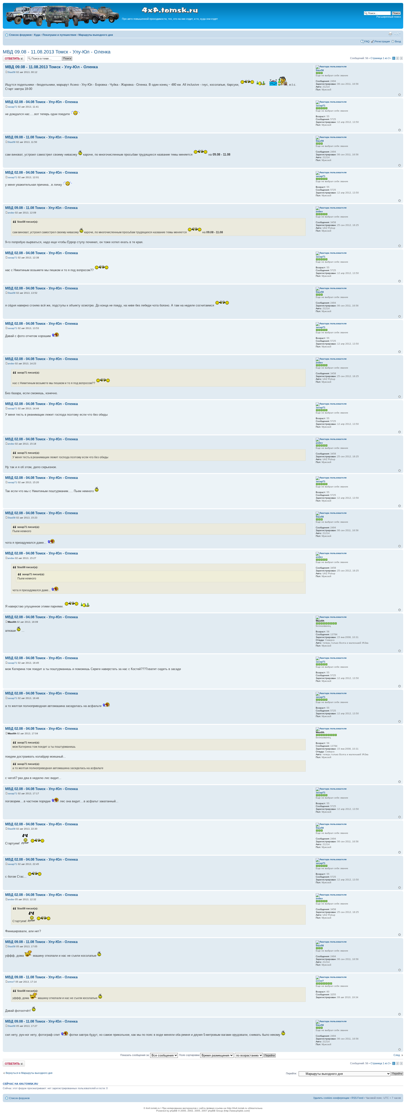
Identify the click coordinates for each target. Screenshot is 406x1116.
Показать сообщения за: (135, 1055)
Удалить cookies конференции (331, 1097)
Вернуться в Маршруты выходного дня (29, 1073)
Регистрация (382, 41)
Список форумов (20, 34)
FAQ (367, 41)
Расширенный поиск (388, 16)
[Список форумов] (62, 26)
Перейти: (291, 1073)
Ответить (8, 57)
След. (397, 1055)
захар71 (12, 106)
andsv (11, 212)
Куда (37, 34)
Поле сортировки (189, 1055)
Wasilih (12, 622)
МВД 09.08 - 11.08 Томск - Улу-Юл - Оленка (41, 137)
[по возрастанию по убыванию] (255, 1055)
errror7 (11, 981)
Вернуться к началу (399, 94)
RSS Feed (357, 1097)
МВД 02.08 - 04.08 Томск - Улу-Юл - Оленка (41, 102)
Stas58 (12, 72)
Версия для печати (390, 34)
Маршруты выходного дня (95, 34)
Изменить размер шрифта (397, 34)
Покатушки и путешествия (59, 34)
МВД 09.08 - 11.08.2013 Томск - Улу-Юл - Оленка (56, 51)
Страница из (380, 58)
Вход (398, 41)
